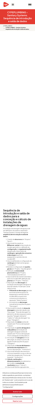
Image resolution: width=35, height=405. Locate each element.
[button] (13, 4)
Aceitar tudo (17, 392)
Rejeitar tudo (17, 401)
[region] (17, 387)
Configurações (17, 396)
